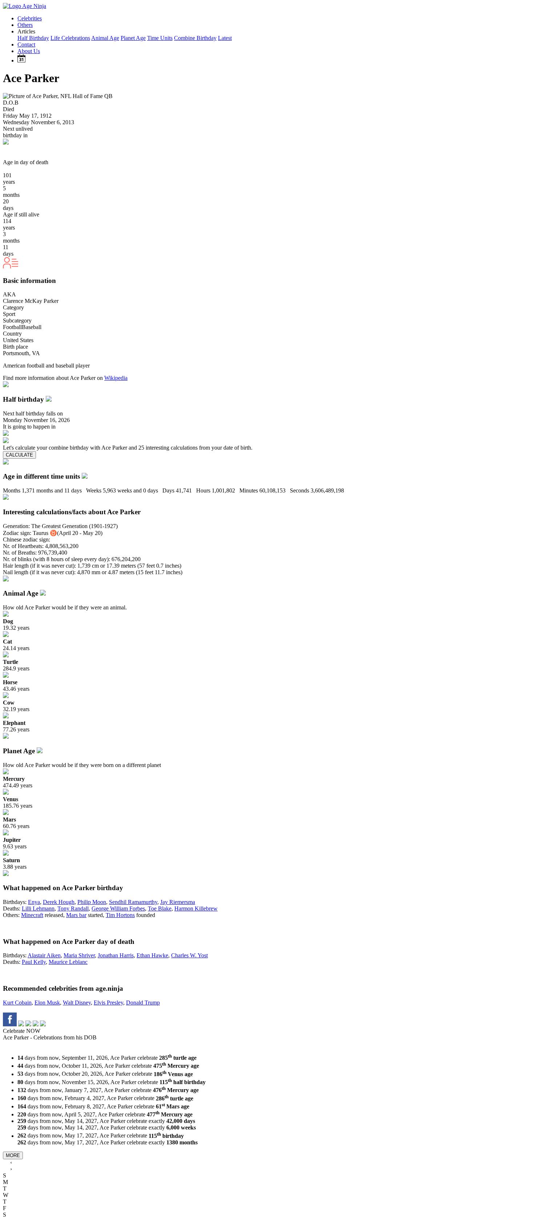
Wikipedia (116, 378)
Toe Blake (159, 908)
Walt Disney (77, 1002)
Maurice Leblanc (68, 962)
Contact (26, 44)
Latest (225, 38)
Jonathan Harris (116, 955)
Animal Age (105, 38)
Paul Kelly (34, 962)
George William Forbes (118, 908)
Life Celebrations (70, 38)
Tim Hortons (120, 915)
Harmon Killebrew (196, 908)
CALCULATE (19, 455)
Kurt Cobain (17, 1002)
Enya (34, 902)
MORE (13, 1155)
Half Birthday (33, 38)
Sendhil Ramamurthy (133, 902)
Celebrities (29, 18)
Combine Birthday (195, 38)
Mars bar (76, 915)
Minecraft (32, 915)
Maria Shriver (79, 955)
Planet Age (133, 38)
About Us (28, 51)
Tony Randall (73, 908)
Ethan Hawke (152, 955)
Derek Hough (58, 902)
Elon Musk (47, 1002)
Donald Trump (143, 1002)
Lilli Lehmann (38, 908)
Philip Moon (91, 902)
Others (25, 25)
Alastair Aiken (44, 955)
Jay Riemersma (177, 902)
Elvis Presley (108, 1002)
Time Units (160, 38)
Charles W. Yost (189, 955)
